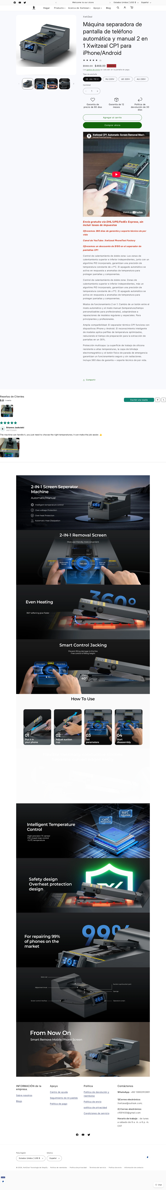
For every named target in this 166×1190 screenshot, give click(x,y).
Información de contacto (133, 1167)
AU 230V (141, 79)
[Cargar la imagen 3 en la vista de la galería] (52, 83)
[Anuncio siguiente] (110, 2)
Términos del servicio (97, 1167)
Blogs (19, 1101)
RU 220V (110, 79)
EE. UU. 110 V (92, 79)
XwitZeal (26, 1167)
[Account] (125, 8)
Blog (108, 8)
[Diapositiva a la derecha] (73, 83)
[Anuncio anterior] (56, 2)
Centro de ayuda (59, 1092)
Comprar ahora (112, 125)
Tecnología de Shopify (39, 1167)
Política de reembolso (58, 1167)
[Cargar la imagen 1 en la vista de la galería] (27, 83)
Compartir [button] (91, 380)
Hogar (46, 8)
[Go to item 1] (7, 411)
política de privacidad (95, 1107)
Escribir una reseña (139, 400)
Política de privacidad (78, 1167)
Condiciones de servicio (96, 1113)
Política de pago (58, 1103)
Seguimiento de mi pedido (64, 1098)
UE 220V (125, 79)
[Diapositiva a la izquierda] (19, 83)
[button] (9, 447)
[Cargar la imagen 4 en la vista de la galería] (64, 83)
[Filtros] (157, 400)
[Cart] (132, 8)
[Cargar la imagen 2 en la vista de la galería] (40, 83)
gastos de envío (93, 70)
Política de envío (92, 1101)
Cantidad (87, 85)
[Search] (118, 8)
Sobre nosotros (24, 1095)
